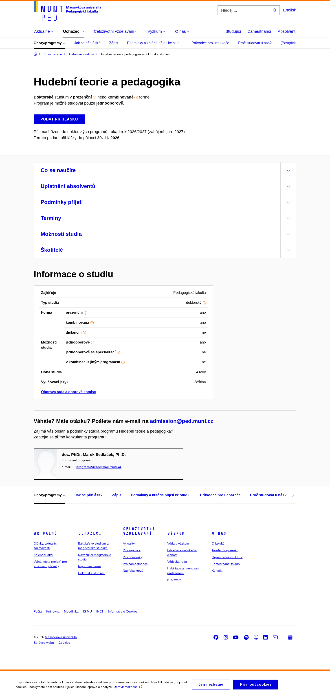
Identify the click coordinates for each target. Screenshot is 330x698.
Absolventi (287, 31)
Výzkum (176, 533)
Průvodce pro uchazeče (210, 43)
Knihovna (52, 611)
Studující (233, 31)
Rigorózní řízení (89, 566)
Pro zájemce (132, 550)
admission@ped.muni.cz (181, 421)
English (289, 10)
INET (99, 611)
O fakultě (218, 543)
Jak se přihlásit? (87, 43)
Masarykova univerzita (61, 637)
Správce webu (44, 642)
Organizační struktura (227, 557)
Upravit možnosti (125, 687)
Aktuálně (45, 533)
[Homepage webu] (67, 11)
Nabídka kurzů (133, 570)
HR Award (174, 580)
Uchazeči (89, 533)
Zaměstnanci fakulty (226, 564)
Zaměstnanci (259, 31)
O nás (219, 533)
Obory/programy (48, 43)
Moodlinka (71, 611)
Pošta (38, 611)
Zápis (113, 43)
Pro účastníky (132, 557)
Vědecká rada (177, 561)
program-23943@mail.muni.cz (98, 467)
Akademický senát (225, 550)
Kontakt (217, 570)
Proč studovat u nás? (255, 43)
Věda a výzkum (178, 543)
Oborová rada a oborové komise (68, 392)
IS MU (87, 611)
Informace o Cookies (122, 611)
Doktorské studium (91, 573)
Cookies (64, 642)
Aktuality (129, 543)
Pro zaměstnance (135, 564)
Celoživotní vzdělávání (139, 531)
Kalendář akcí (43, 555)
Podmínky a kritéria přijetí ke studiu (155, 43)
